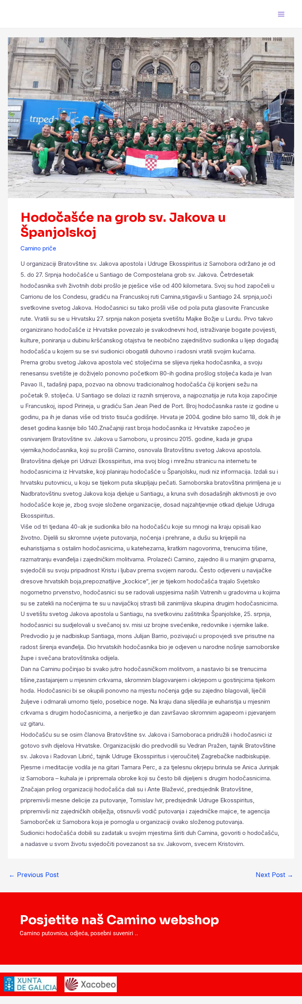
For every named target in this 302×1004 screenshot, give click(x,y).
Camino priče (38, 248)
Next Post (274, 875)
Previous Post (34, 875)
